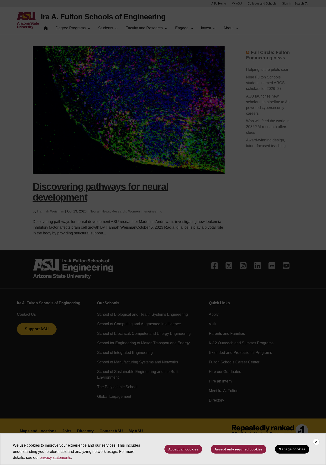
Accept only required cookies (239, 449)
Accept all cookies (183, 449)
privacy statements (55, 457)
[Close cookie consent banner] (316, 442)
